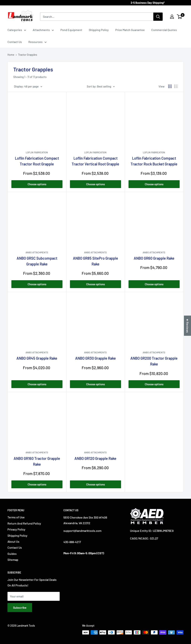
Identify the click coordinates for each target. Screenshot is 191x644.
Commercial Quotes (164, 30)
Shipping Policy (99, 30)
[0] (179, 16)
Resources (35, 42)
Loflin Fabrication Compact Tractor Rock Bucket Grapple (154, 161)
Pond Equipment (71, 30)
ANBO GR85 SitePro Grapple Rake (95, 261)
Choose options (37, 184)
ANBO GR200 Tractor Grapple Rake (154, 361)
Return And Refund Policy (24, 523)
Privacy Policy (16, 529)
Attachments (41, 30)
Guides (12, 553)
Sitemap (12, 559)
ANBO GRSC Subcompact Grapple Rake (37, 261)
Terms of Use (16, 517)
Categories (14, 30)
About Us (13, 541)
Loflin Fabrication (37, 152)
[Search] (158, 17)
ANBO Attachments (37, 252)
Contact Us (14, 42)
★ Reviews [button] (187, 326)
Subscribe (19, 607)
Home (10, 54)
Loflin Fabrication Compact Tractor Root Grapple (37, 161)
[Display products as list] (176, 86)
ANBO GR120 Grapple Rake (95, 458)
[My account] (172, 17)
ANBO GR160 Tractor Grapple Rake (37, 461)
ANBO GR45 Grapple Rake (36, 358)
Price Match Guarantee (130, 30)
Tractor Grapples (27, 54)
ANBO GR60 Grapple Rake (154, 258)
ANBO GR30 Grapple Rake (95, 358)
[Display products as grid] (170, 86)
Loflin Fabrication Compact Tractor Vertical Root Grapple (95, 161)
